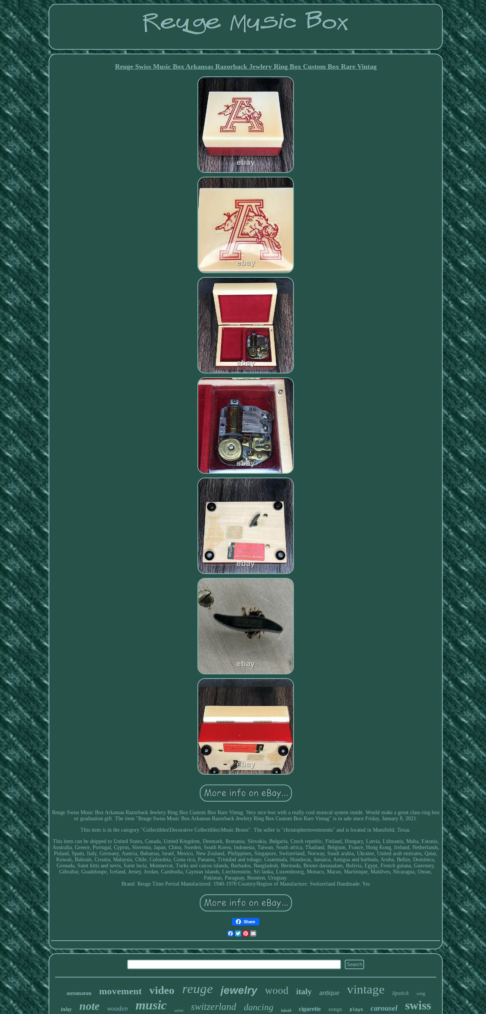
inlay (66, 1009)
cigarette (310, 1009)
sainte (178, 1010)
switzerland (213, 1006)
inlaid (286, 1010)
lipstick (400, 993)
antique (329, 993)
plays (356, 1009)
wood (277, 990)
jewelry (239, 990)
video (162, 990)
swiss (418, 1005)
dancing (258, 1007)
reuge (197, 988)
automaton (79, 993)
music (151, 1005)
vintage (366, 989)
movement (120, 991)
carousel (384, 1008)
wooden (117, 1008)
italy (304, 991)
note (89, 1006)
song (421, 993)
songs (335, 1009)
